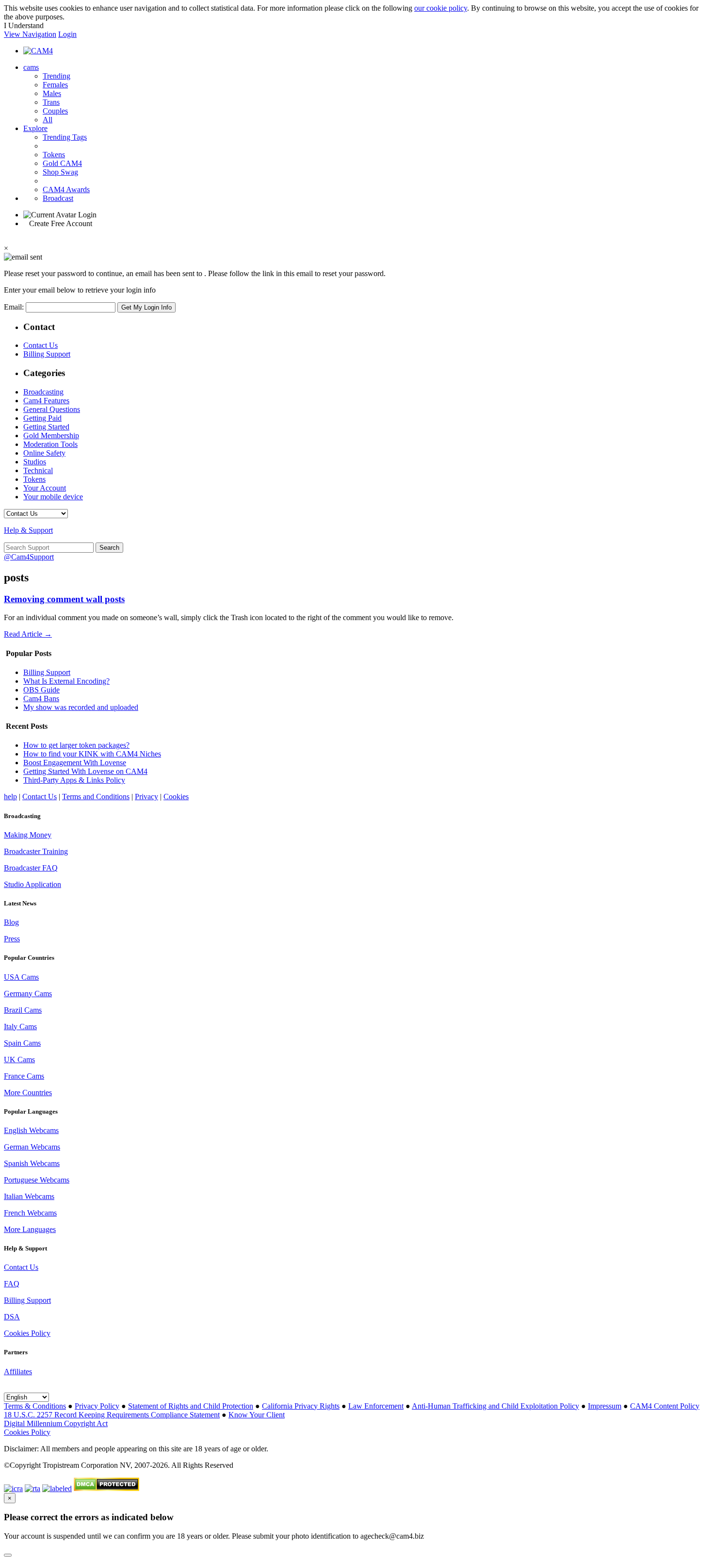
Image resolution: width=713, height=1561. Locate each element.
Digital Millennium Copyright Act (56, 1423)
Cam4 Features (46, 400)
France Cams (24, 1076)
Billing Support (46, 354)
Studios (34, 462)
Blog (11, 922)
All (47, 119)
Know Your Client (256, 1415)
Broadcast (58, 198)
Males (52, 93)
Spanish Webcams (32, 1163)
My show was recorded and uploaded (80, 707)
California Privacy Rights (301, 1406)
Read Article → (28, 634)
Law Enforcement (376, 1406)
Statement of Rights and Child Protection (190, 1406)
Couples (55, 111)
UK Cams (19, 1059)
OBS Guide (41, 690)
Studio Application (32, 884)
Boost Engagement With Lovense (74, 762)
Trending (56, 76)
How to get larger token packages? (76, 745)
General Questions (51, 409)
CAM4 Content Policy (664, 1406)
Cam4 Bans (41, 698)
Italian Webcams (29, 1196)
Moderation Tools (50, 444)
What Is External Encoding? (66, 681)
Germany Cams (28, 993)
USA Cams (21, 977)
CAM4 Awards (66, 189)
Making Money (27, 835)
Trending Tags (65, 137)
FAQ (11, 1284)
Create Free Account (60, 223)
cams (31, 67)
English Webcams (31, 1130)
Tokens (54, 154)
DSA (12, 1317)
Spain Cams (22, 1043)
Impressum (604, 1406)
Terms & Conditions (35, 1406)
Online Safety (44, 453)
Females (55, 85)
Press (12, 939)
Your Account (44, 488)
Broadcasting (43, 392)
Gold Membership (51, 435)
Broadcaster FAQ (31, 868)
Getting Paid (42, 418)
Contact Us (40, 345)
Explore (35, 128)
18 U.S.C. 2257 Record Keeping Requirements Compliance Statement (112, 1415)
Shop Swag (60, 172)
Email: (15, 307)
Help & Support (28, 530)
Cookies (176, 796)
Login (67, 34)
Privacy (146, 796)
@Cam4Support (29, 557)
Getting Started (46, 427)
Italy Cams (20, 1026)
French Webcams (30, 1213)
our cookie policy (440, 8)
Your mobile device (53, 497)
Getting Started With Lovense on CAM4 (85, 771)
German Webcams (32, 1147)
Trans (51, 102)
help (10, 796)
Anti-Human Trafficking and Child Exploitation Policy (495, 1406)
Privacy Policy (97, 1406)
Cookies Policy (27, 1333)
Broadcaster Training (36, 851)
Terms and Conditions (96, 796)
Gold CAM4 (62, 163)
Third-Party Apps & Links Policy (74, 780)
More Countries (28, 1092)
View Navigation (30, 34)
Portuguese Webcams (36, 1180)
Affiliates (18, 1371)
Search (109, 547)
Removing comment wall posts (64, 599)
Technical (38, 470)
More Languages (30, 1229)
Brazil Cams (23, 1010)
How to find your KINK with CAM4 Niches (92, 754)
